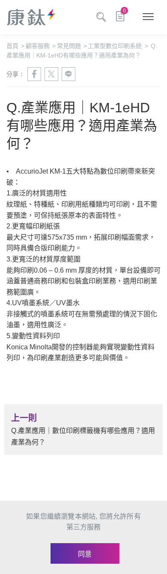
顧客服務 (41, 45)
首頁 (15, 45)
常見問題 (72, 45)
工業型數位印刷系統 (118, 45)
